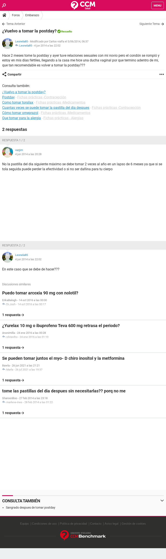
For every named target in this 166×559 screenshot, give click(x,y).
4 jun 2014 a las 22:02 (47, 45)
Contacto (95, 523)
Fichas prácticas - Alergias (63, 118)
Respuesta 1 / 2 (13, 140)
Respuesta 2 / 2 (13, 245)
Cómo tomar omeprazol (20, 113)
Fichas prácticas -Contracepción (41, 97)
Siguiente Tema (149, 24)
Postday (8, 97)
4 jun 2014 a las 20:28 (28, 154)
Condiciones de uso (44, 523)
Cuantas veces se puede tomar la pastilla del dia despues (45, 108)
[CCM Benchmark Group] (83, 535)
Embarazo (32, 15)
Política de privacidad (73, 523)
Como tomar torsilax (17, 102)
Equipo (24, 523)
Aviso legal (111, 523)
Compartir (14, 74)
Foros (16, 15)
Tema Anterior (15, 24)
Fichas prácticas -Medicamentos (60, 102)
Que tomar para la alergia (21, 118)
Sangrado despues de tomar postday (30, 507)
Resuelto (66, 31)
